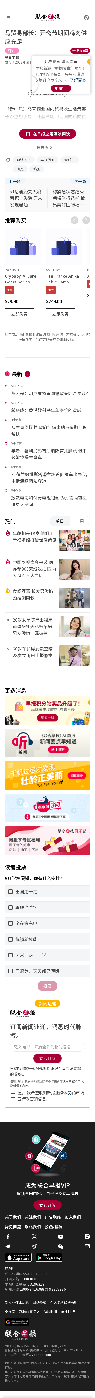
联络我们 (33, 1227)
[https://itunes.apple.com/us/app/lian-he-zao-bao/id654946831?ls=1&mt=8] (18, 1257)
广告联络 (53, 1217)
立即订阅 (47, 1205)
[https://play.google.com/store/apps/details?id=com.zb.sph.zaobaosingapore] (49, 1257)
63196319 (39, 1273)
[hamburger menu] (8, 17)
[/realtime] (27, 374)
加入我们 (73, 1217)
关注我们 (33, 1217)
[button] (69, 1093)
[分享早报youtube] (61, 1236)
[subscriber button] (86, 17)
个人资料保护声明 (63, 1302)
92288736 (57, 1289)
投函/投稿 (54, 1227)
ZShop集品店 (29, 1311)
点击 (65, 1068)
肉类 (20, 168)
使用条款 (69, 1081)
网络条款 (39, 1302)
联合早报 (12, 57)
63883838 (29, 1278)
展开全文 (45, 147)
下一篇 (80, 181)
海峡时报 (50, 1311)
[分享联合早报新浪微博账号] (34, 1246)
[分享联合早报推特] (34, 1236)
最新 (17, 374)
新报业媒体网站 (17, 1302)
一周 (80, 521)
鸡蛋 (36, 168)
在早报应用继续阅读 (51, 134)
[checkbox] (13, 1096)
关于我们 (13, 1217)
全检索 (10, 1311)
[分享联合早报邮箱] (87, 1246)
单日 (60, 521)
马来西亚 (47, 159)
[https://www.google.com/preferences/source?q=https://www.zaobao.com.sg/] (17, 1322)
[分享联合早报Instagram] (87, 1236)
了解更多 (78, 80)
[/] (47, 17)
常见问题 (13, 1227)
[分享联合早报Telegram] (8, 1246)
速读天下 (24, 159)
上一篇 (15, 181)
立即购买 (19, 314)
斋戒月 (69, 159)
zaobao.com (41, 1354)
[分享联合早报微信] (61, 1246)
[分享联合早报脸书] (8, 1236)
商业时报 (68, 1311)
